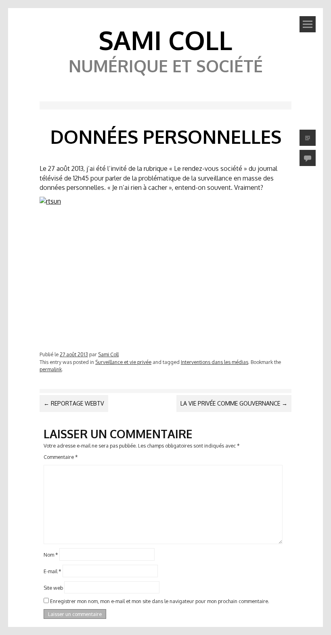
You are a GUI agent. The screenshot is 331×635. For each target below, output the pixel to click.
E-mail (52, 571)
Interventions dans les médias (214, 362)
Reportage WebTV (74, 403)
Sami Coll (165, 39)
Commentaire (61, 457)
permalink (51, 369)
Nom (51, 554)
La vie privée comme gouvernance (233, 403)
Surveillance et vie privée (123, 362)
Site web (53, 587)
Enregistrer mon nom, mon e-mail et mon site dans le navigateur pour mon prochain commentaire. (159, 601)
